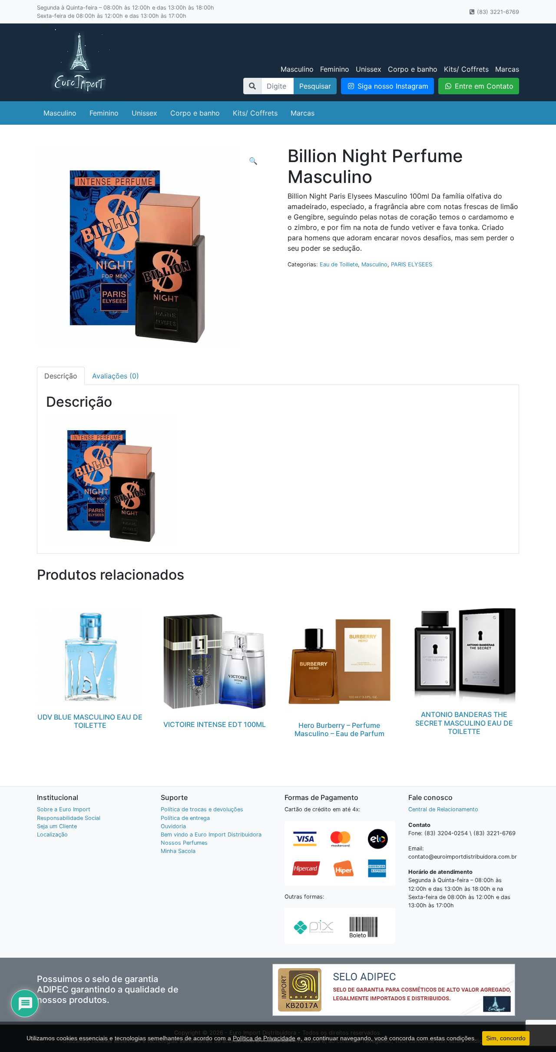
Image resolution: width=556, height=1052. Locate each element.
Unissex (368, 69)
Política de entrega (185, 818)
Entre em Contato (483, 86)
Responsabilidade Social (68, 818)
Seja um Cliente (57, 826)
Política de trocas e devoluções (202, 809)
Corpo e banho (412, 69)
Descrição (60, 376)
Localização (52, 834)
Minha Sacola (178, 851)
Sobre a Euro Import (63, 809)
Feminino (334, 69)
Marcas (507, 69)
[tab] (61, 376)
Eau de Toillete (339, 264)
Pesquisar (315, 86)
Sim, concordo (506, 1038)
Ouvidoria (173, 826)
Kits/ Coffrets (466, 69)
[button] (253, 161)
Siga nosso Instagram (391, 86)
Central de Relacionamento (443, 809)
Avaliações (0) (115, 376)
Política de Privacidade (264, 1038)
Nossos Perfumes (184, 843)
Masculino (297, 69)
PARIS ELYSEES (411, 264)
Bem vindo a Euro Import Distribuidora (211, 834)
